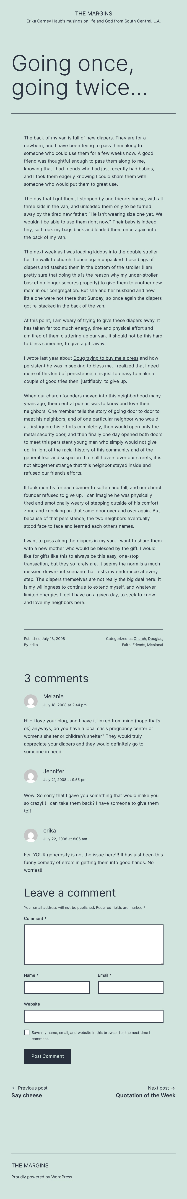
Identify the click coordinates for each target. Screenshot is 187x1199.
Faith (126, 644)
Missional (155, 644)
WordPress (61, 1176)
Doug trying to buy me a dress (105, 358)
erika (33, 644)
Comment (35, 918)
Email (104, 975)
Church (140, 638)
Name (31, 975)
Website (32, 1004)
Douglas (155, 638)
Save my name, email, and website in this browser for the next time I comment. (91, 1035)
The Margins (93, 13)
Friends (138, 644)
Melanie (53, 696)
